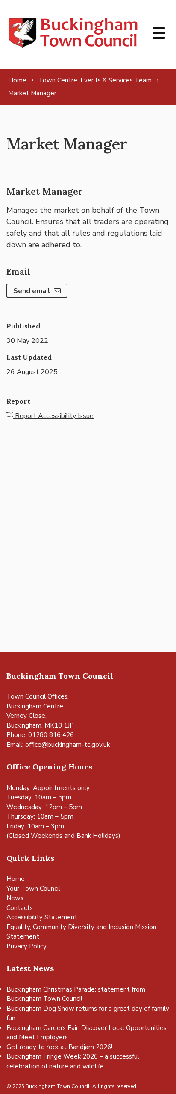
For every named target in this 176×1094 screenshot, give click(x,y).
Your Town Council (33, 888)
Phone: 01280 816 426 (40, 735)
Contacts (19, 908)
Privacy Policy (26, 946)
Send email (31, 290)
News (14, 898)
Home (15, 879)
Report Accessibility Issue (53, 416)
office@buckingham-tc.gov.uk (67, 744)
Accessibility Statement (41, 917)
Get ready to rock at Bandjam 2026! (59, 1047)
